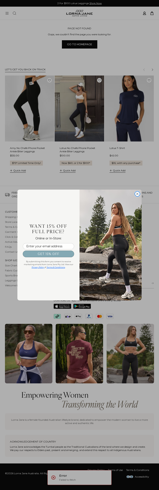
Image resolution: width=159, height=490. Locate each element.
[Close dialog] (137, 193)
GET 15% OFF (48, 254)
